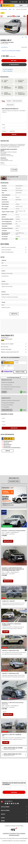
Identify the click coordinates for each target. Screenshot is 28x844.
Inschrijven (14, 792)
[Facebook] (5, 804)
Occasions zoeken (4, 9)
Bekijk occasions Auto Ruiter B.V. (10, 352)
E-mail (15, 60)
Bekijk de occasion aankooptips (9, 247)
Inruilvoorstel (15, 64)
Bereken (4, 392)
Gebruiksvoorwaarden (14, 835)
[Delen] (26, 37)
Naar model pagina (14, 481)
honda (10, 9)
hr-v (14, 9)
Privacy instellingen (20, 833)
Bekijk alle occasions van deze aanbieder (11, 50)
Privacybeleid (12, 833)
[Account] (20, 2)
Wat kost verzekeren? (8, 69)
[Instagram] (7, 804)
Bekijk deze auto (8, 541)
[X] (9, 804)
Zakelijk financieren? (8, 71)
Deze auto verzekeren (6, 249)
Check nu (7, 450)
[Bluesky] (12, 804)
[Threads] (14, 804)
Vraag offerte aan (7, 410)
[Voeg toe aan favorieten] (22, 37)
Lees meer (5, 631)
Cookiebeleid (6, 833)
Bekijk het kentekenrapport (8, 252)
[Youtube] (18, 804)
